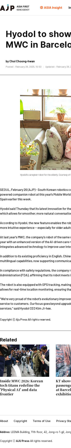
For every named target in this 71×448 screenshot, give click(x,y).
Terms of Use (42, 421)
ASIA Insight (53, 7)
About (4, 421)
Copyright (20, 421)
